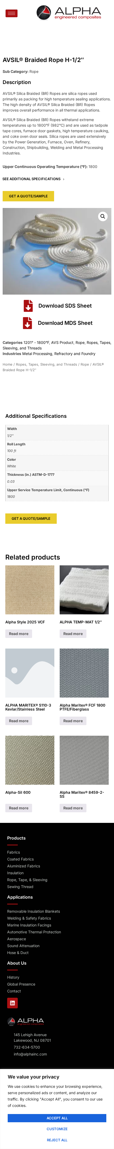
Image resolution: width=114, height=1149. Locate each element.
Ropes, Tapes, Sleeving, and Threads (46, 364)
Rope (80, 342)
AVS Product (62, 342)
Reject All (57, 1140)
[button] (103, 216)
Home (7, 364)
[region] (57, 1109)
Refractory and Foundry (74, 353)
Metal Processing (37, 353)
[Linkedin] (12, 1003)
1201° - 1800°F (36, 342)
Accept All (57, 1118)
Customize (57, 1129)
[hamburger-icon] (11, 13)
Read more (18, 633)
